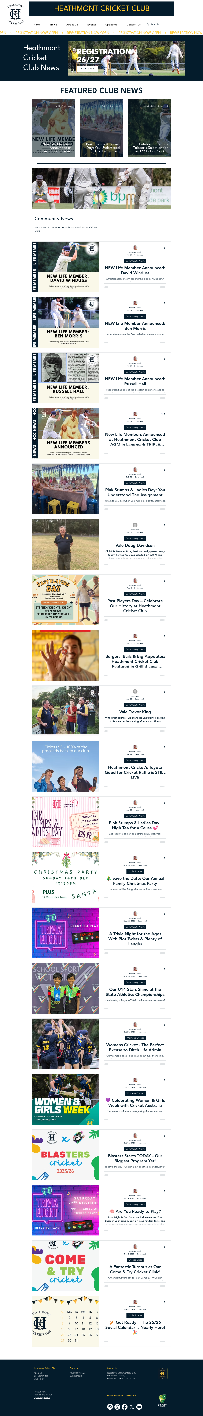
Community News (135, 219)
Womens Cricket (135, 996)
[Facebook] (125, 1372)
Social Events (135, 829)
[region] (126, 60)
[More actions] (165, 206)
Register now (40, 1357)
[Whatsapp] (110, 1372)
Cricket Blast (135, 1218)
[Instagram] (117, 1372)
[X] (132, 1372)
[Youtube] (139, 1372)
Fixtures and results (43, 1360)
